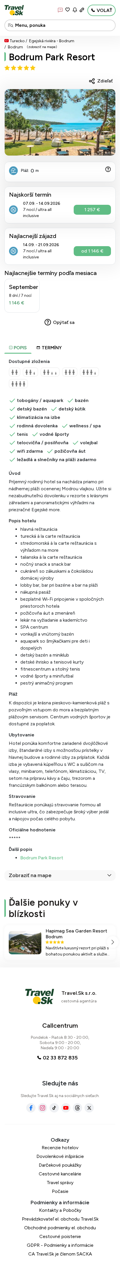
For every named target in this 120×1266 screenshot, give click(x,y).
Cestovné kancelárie (60, 1174)
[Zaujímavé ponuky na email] (74, 10)
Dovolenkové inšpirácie (60, 1156)
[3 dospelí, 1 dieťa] (89, 372)
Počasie (60, 1191)
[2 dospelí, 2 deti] (50, 372)
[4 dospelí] (18, 383)
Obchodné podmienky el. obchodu (60, 1227)
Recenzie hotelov (60, 1147)
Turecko (17, 40)
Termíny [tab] (52, 347)
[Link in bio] (81, 10)
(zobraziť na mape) (42, 47)
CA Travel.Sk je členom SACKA (60, 1254)
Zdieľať (105, 81)
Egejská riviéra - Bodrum (51, 40)
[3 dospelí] (69, 372)
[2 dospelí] (14, 372)
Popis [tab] (20, 347)
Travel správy (60, 1182)
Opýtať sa (64, 322)
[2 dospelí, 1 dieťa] (30, 372)
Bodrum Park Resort (41, 858)
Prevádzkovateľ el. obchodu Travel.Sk (60, 1219)
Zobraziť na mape (30, 875)
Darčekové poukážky (60, 1165)
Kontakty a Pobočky (60, 1210)
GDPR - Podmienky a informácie (60, 1245)
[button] (108, 122)
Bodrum (15, 47)
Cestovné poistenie (60, 1236)
